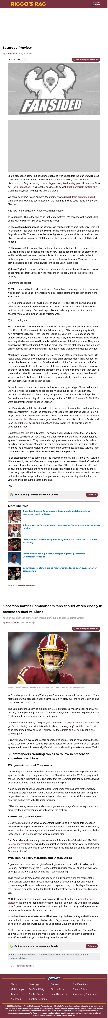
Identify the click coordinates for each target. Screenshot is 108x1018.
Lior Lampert (13, 622)
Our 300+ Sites (80, 984)
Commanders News (25, 585)
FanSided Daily (37, 989)
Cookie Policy (36, 994)
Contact (55, 984)
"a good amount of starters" (81, 722)
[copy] (24, 59)
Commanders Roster (26, 966)
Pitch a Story (57, 989)
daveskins (11, 53)
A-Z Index (16, 999)
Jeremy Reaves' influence (21, 844)
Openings (34, 984)
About (14, 984)
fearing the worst (60, 771)
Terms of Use (18, 994)
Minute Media (16, 1006)
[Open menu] (6, 4)
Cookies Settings (38, 999)
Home (11, 585)
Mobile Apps (17, 989)
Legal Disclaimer (59, 994)
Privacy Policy (79, 989)
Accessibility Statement (84, 994)
